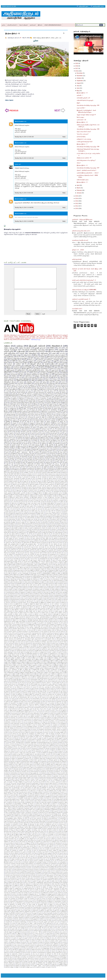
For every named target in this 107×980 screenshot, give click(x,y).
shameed (65, 373)
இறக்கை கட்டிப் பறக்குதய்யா (10, 669)
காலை (30, 512)
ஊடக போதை (23, 385)
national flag (47, 593)
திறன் (56, 456)
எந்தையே (28, 695)
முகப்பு (3, 25)
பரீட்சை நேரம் (56, 533)
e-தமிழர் (41, 586)
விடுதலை (39, 468)
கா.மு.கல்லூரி (38, 450)
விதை (46, 555)
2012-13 (19, 564)
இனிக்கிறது (46, 660)
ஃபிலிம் (42, 600)
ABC (9, 565)
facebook (53, 475)
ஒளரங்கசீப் (43, 449)
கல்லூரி (60, 404)
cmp (16, 475)
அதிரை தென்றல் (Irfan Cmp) (20, 402)
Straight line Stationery (32, 579)
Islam (33, 571)
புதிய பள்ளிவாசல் (37, 538)
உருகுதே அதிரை (62, 684)
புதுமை (5, 539)
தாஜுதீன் (61, 349)
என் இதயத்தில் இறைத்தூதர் (41, 365)
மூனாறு (13, 551)
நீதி (25, 415)
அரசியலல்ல (59, 630)
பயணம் (64, 398)
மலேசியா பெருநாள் (48, 545)
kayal (53, 590)
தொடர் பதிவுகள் (23, 25)
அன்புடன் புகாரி (62, 621)
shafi (45, 478)
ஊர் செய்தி (40, 691)
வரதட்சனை (11, 436)
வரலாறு (63, 371)
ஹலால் (54, 560)
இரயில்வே (56, 666)
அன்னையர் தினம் (31, 621)
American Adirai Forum (60, 565)
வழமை (38, 554)
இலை (14, 673)
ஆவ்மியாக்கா (34, 654)
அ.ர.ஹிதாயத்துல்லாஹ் (47, 479)
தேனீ (8, 361)
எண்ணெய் (59, 694)
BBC (53, 567)
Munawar (22, 576)
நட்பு (39, 405)
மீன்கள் (14, 548)
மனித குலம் (52, 386)
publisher (65, 595)
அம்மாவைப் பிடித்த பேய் (16, 630)
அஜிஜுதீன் (6, 441)
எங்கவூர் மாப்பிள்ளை (42, 692)
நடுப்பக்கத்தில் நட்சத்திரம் (17, 528)
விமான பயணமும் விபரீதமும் (55, 555)
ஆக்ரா (64, 646)
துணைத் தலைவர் (20, 526)
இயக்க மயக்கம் (39, 494)
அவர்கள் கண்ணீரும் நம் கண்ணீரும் (36, 374)
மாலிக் (13, 393)
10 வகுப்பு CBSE (9, 563)
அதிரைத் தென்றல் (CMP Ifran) (46, 482)
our (63, 593)
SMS (8, 385)
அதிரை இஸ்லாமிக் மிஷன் (31, 609)
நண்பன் (44, 405)
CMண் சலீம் (26, 568)
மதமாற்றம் (17, 462)
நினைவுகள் (62, 364)
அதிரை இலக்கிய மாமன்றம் (17, 609)
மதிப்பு (13, 542)
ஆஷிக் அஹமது (35, 444)
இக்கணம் (6, 656)
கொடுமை (21, 514)
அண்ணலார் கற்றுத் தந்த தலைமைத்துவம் (17, 358)
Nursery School (62, 576)
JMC (46, 571)
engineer (6, 587)
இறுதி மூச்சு (28, 669)
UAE (62, 401)
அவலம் (55, 641)
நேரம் (19, 431)
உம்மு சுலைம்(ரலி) (19, 500)
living (66, 590)
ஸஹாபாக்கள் (40, 399)
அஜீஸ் (26, 603)
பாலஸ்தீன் (48, 392)
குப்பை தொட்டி (49, 513)
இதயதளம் (8, 657)
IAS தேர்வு (17, 472)
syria (28, 421)
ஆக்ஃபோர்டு (46, 646)
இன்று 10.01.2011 (31, 662)
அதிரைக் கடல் (37, 614)
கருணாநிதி (12, 450)
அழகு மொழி (13, 640)
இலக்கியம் (26, 424)
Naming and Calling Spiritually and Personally (37, 576)
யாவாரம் (60, 551)
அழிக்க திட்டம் (31, 640)
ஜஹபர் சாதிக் (63, 520)
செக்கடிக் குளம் (46, 428)
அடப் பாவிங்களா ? (56, 603)
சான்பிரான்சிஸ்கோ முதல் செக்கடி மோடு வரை (29, 414)
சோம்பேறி (37, 520)
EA (46, 420)
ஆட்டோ (49, 491)
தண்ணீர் (54, 376)
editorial (49, 367)
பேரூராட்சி (13, 377)
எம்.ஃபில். (64, 503)
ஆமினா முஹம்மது (8, 652)
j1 (64, 351)
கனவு (18, 412)
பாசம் (34, 415)
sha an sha (39, 596)
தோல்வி (35, 430)
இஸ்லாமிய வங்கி (49, 424)
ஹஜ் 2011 (25, 560)
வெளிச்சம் (58, 557)
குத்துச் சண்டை (40, 513)
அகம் (46, 440)
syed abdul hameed (49, 598)
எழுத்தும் (11, 504)
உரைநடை (12, 685)
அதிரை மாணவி (62, 612)
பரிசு (65, 459)
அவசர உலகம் (20, 641)
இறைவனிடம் (20, 495)
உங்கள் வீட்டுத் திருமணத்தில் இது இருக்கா (13, 679)
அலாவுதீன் (57, 443)
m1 (37, 408)
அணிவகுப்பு (47, 605)
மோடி (29, 466)
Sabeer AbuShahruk (22, 380)
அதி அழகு (33, 481)
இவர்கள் (6, 497)
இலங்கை (51, 495)
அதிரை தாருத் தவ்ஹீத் (21, 362)
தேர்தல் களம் (52, 526)
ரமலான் (36, 434)
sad (29, 596)
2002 (14, 564)
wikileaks (13, 600)
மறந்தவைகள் (23, 545)
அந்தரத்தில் (60, 618)
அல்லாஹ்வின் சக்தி (49, 638)
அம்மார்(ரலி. (6, 630)
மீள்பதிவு (20, 548)
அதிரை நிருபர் (32, 402)
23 (23, 439)
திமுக (31, 456)
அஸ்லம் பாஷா (55, 643)
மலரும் (60, 462)
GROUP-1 (37, 570)
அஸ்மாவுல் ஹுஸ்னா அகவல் (39, 643)
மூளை (64, 465)
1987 (5, 564)
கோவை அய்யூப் (15, 428)
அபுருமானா (56, 622)
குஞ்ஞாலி (18, 513)
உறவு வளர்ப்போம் (32, 685)
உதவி (43, 314)
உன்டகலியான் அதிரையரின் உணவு (53, 681)
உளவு (50, 500)
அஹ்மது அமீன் (41, 644)
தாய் (55, 414)
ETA (61, 568)
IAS (15, 571)
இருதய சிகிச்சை (62, 494)
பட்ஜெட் (13, 459)
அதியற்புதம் (51, 606)
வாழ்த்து (24, 468)
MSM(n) (8, 421)
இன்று (35, 355)
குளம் (7, 452)
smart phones (13, 598)
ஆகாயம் (15, 491)
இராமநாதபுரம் (20, 668)
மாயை (48, 547)
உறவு (65, 411)
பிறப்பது (42, 536)
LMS (24, 388)
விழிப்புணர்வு (44, 353)
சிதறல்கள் (45, 517)
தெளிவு (45, 526)
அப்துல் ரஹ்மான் (33, 371)
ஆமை (15, 652)
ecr (45, 586)
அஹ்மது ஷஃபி (50, 644)
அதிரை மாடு (54, 612)
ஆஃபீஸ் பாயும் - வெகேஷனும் (22, 646)
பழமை (29, 415)
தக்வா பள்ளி (53, 390)
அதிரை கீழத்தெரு (19, 611)
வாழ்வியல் (56, 436)
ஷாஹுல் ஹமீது (8, 351)
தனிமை (64, 428)
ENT (5, 472)
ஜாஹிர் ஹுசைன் (40, 348)
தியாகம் (46, 525)
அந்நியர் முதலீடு (9, 485)
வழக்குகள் (48, 361)
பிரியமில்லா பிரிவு (34, 536)
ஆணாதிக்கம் (57, 491)
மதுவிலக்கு (30, 462)
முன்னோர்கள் (14, 549)
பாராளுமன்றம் (7, 460)
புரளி (28, 433)
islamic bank (28, 590)
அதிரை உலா (46, 481)
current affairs (45, 584)
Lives (36, 472)
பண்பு (34, 533)
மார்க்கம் (53, 547)
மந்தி (49, 542)
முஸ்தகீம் (25, 549)
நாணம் (29, 529)
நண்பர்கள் (13, 392)
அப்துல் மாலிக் (57, 395)
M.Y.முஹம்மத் (43, 472)
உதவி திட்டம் (57, 498)
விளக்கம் (33, 399)
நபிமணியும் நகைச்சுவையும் (37, 351)
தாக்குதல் (58, 523)
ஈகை (56, 424)
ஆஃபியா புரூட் (11, 646)
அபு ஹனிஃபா (41, 622)
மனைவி (37, 417)
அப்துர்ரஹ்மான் (48, 395)
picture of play (40, 595)
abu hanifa (35, 580)
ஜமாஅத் (56, 520)
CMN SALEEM (33, 439)
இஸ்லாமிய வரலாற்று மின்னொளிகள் (12, 676)
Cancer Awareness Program (38, 568)
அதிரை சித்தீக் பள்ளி (30, 611)
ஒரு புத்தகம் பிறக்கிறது (23, 379)
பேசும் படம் (32, 359)
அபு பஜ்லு (34, 622)
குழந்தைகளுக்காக (55, 427)
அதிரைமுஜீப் (56, 614)
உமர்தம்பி (38, 682)
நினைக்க (42, 458)
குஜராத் (12, 513)
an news (56, 474)
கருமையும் (22, 509)
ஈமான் (17, 498)
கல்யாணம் (40, 509)
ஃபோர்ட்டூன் (13, 602)
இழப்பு (19, 447)
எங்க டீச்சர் (33, 501)
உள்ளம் (47, 688)
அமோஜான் (63, 628)
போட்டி (16, 417)
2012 (47, 399)
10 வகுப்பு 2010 (30, 471)
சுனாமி (7, 455)
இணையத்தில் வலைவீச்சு (19, 493)
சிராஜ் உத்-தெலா (12, 519)
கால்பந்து (8, 398)
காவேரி (42, 512)
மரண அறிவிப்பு (54, 544)
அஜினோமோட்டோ (19, 603)
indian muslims (55, 589)
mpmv (22, 593)
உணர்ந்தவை (34, 498)
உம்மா (12, 500)
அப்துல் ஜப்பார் (48, 625)
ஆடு (60, 647)
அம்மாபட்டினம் (31, 487)
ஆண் (38, 649)
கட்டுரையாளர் (26, 396)
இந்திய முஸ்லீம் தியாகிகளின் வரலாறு (53, 493)
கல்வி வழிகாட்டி (64, 425)
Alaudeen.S (57, 346)
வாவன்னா (65, 359)
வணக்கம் (51, 406)
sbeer (33, 596)
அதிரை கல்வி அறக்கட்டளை (56, 609)
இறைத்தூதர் (50, 446)
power (51, 595)
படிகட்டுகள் (20, 383)
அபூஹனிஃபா (60, 624)
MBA (59, 573)
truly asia (29, 599)
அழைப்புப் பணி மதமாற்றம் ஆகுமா (49, 371)
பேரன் (45, 386)
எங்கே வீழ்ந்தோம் (64, 692)
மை (32, 551)
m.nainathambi (9, 592)
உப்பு (6, 682)
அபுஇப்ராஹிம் (7, 423)
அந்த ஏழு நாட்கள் (31, 618)
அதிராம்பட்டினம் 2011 (61, 606)
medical (39, 592)
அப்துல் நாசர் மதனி (58, 625)
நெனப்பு (53, 530)
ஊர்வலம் (27, 425)
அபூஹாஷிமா (7, 487)
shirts (7, 598)
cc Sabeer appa (37, 583)
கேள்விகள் (44, 452)
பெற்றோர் (29, 383)
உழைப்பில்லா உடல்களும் (58, 500)
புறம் (33, 433)
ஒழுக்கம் (64, 504)
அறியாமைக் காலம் (35, 635)
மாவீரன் (64, 547)
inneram (6, 590)
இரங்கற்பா (33, 666)
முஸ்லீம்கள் (29, 406)
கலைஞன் (33, 509)
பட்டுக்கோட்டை (23, 533)
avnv (10, 440)
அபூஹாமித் (63, 485)
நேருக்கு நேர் (7, 532)
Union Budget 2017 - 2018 (14, 580)
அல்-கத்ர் (52, 637)
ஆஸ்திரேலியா (54, 409)
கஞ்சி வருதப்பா (30, 506)
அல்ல (5, 638)
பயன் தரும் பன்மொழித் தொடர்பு (52, 431)
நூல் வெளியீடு (21, 392)
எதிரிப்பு (62, 501)
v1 (32, 421)
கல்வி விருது (55, 509)
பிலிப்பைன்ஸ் (60, 536)
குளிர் (12, 452)
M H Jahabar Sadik (31, 401)
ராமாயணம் (22, 552)
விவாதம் (52, 393)
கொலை (35, 514)
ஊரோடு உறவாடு (31, 691)
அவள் (5, 643)
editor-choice (51, 586)
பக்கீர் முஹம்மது (58, 532)
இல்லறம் (23, 673)
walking (64, 478)
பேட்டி (40, 386)
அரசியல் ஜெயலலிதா (61, 487)
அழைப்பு (33, 409)
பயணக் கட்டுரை (39, 459)
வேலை (14, 388)
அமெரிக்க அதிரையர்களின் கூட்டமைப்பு (21, 628)
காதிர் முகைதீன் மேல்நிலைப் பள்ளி (59, 396)
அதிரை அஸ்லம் (59, 608)
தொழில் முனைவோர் (9, 383)
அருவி (43, 634)
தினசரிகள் (24, 456)
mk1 (38, 476)
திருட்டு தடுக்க (52, 525)
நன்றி (50, 398)
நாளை (36, 356)
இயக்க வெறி (63, 665)
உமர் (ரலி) (15, 682)
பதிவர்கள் (39, 533)
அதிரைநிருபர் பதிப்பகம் (10, 382)
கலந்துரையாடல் (20, 450)
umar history (48, 408)
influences (63, 589)
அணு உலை (26, 481)
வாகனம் (6, 555)
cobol (65, 583)
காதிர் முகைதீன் (48, 450)
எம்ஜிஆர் (28, 449)
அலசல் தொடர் (41, 402)
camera (11, 475)
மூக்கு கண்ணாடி (55, 465)
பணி (30, 533)
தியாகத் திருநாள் (39, 456)
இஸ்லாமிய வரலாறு (62, 675)
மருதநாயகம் (6, 545)
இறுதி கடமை (12, 495)
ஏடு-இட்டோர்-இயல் (50, 364)
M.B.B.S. (15, 573)
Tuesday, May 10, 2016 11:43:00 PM (24, 207)
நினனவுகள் (47, 529)
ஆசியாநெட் (6, 647)
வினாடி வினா (7, 388)
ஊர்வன (12, 692)
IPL (22, 472)
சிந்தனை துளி (60, 517)
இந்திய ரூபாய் (52, 659)
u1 (10, 402)
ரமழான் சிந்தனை (61, 386)
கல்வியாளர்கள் (45, 396)
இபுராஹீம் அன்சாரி (37, 346)
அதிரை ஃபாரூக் (32, 608)
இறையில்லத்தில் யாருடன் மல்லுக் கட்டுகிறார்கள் (35, 670)
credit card (32, 584)
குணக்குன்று (32, 513)
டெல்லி (58, 428)
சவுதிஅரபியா (26, 453)
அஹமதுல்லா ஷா (27, 644)
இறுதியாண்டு (36, 669)
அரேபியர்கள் (49, 634)
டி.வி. (53, 428)
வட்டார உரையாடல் (45, 418)
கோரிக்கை (6, 428)
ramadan (39, 478)
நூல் (41, 530)
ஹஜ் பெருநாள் (10, 370)
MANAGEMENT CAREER (49, 573)
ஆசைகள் (39, 491)
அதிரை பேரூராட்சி (24, 612)
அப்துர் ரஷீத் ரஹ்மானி (23, 625)
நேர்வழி (59, 458)
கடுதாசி (55, 449)
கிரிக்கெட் (65, 512)
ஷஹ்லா (28, 558)
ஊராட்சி (24, 691)
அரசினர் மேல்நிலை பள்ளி (48, 630)
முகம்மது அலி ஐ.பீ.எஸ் (40, 383)
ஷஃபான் (7, 558)
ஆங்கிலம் (48, 423)
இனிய (57, 660)
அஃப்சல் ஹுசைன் (58, 479)
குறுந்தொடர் (32, 385)
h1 (26, 364)
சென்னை (40, 379)
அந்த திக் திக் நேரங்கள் (42, 618)
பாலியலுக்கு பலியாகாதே (53, 415)
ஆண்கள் (44, 649)
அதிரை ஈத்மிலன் (58, 408)
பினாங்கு (26, 460)
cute (19, 475)
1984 (65, 563)
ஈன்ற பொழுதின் (9, 678)
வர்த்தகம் (11, 554)
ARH (66, 393)
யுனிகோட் (18, 364)
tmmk (35, 440)
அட (49, 603)
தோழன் (41, 430)
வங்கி (53, 552)
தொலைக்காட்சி (9, 415)
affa (40, 474)
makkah (29, 592)
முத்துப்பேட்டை (7, 465)
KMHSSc (50, 571)
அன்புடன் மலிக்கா (41, 441)
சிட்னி (31, 428)
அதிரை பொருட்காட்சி (35, 612)
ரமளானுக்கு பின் (13, 552)
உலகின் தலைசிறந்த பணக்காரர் (59, 687)
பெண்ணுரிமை (64, 415)
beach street (7, 583)
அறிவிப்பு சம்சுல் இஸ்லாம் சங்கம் (48, 635)
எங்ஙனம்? (8, 694)
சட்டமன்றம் (57, 412)
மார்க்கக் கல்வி (40, 463)
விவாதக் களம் (25, 469)
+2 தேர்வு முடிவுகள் (13, 471)
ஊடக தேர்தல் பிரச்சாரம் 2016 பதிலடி (48, 689)
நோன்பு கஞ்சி (25, 431)
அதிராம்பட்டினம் (22, 441)
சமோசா (6, 453)
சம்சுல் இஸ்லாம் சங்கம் (15, 453)
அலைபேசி (25, 490)
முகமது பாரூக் (47, 548)
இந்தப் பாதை (43, 657)
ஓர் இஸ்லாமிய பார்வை (15, 506)
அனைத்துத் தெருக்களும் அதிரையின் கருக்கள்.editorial (39, 619)
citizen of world (58, 583)
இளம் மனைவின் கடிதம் (45, 673)
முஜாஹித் (60, 548)
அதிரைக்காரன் (50, 388)
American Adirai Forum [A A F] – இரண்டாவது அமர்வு (16, 567)
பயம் (46, 459)
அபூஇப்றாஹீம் (31, 624)
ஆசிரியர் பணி (27, 491)
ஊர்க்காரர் (6, 692)
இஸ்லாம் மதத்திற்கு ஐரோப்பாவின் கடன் (41, 676)
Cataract (49, 568)
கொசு (15, 514)
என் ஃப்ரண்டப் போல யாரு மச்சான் (51, 695)
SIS (43, 577)
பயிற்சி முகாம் (58, 459)
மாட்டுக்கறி (49, 417)
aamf (62, 439)
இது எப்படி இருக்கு (16, 657)
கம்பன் (38, 396)
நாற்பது (41, 529)
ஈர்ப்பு (33, 678)
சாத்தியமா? (21, 517)
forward (36, 587)
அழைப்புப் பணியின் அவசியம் (52, 490)
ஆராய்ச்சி (64, 491)
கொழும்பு (41, 514)
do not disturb (37, 475)
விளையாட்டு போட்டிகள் (9, 437)
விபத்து (46, 393)
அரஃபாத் (37, 443)
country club (24, 584)
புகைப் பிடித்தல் (9, 538)
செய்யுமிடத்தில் (7, 520)
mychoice (51, 476)
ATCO (23, 565)
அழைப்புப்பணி (63, 490)
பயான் (51, 459)
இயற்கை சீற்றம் (53, 494)
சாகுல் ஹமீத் (40, 453)
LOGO (60, 571)
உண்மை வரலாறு (42, 498)
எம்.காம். (22, 449)
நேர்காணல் (14, 532)
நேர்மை (53, 458)
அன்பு (46, 621)
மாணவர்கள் (7, 393)
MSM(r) (43, 574)
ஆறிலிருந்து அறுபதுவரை (32, 653)
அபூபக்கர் (38, 624)
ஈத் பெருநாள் (9, 425)
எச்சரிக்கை (16, 367)
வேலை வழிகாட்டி (13, 420)
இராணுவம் (12, 668)
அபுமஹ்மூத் (48, 622)
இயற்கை (6, 411)
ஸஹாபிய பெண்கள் (61, 469)
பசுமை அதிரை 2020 (13, 533)
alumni (50, 474)
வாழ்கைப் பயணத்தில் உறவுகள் (44, 436)
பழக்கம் (64, 431)
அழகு (27, 409)
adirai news (27, 582)
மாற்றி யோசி (58, 417)
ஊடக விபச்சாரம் (62, 689)
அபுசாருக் (65, 441)
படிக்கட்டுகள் (43, 355)
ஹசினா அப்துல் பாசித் (15, 560)
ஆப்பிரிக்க (52, 650)
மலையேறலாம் (19, 434)
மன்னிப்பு (55, 462)
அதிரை (7, 346)
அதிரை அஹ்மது (37, 37)
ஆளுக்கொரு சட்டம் (54, 653)
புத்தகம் (6, 406)
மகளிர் (42, 541)
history (41, 395)
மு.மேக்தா (40, 548)
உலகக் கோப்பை (26, 687)
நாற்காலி (35, 529)
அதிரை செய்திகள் (25, 348)
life (62, 590)
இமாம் (26, 665)
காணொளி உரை (59, 510)
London (66, 571)
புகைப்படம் (28, 538)
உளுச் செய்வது (35, 688)
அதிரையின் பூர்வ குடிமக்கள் (21, 615)
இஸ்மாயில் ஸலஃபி (62, 673)
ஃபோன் (7, 602)
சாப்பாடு (47, 453)
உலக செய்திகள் (54, 447)
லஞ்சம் (41, 434)
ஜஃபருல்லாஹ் (49, 520)
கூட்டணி (61, 513)
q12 (34, 478)
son (19, 598)
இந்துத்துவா (15, 660)
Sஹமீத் (32, 408)
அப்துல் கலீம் (40, 625)
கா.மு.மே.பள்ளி (9, 427)
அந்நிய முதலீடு (64, 484)
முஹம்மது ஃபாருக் (8, 380)
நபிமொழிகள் (57, 398)
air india (45, 474)
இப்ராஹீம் (64, 663)
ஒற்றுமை (37, 376)
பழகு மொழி (55, 370)
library (10, 476)
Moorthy (56, 574)
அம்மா (64, 395)
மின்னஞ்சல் (49, 463)
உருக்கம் (5, 685)
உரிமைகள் (45, 684)
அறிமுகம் (60, 488)
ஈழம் (22, 498)
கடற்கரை (59, 506)
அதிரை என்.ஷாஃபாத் (12, 374)
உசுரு (26, 679)
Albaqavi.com (50, 565)
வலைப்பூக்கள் (19, 436)
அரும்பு (61, 633)
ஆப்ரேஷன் (64, 650)
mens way (45, 592)
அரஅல (39, 630)
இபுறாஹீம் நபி (7, 424)
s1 (56, 377)
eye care (16, 440)
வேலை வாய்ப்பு (40, 469)
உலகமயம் (34, 687)
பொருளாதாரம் (9, 417)
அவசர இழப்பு (12, 641)
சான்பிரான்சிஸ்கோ (30, 517)
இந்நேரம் (31, 660)
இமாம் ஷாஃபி (50, 665)
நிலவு (11, 431)
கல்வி (54, 353)
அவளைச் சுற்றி (62, 641)
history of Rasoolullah (19, 589)
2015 (24, 564)
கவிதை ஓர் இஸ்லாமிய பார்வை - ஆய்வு (38, 370)
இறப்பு (21, 669)
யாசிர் (40, 377)
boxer (13, 583)
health (10, 589)
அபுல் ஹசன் (63, 622)
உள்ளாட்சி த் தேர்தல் (61, 688)
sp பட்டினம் (24, 598)
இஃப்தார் (64, 654)
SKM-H (35, 395)
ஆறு (41, 653)
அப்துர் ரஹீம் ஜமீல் (17, 443)
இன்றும (15, 663)
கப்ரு (17, 509)
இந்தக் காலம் (36, 657)
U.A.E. (35, 474)
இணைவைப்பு (65, 656)
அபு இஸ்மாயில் (51, 441)
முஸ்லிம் (21, 399)
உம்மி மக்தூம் (57, 682)
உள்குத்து (42, 688)
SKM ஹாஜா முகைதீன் (26, 395)
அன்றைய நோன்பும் (20, 622)
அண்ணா (13, 441)
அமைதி (25, 443)
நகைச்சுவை (33, 405)
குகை (7, 513)
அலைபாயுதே (45, 637)
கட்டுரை (50, 425)
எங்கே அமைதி (41, 501)
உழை (20, 689)
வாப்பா (26, 436)
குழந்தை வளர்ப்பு (43, 427)
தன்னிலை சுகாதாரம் (54, 522)
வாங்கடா (12, 555)
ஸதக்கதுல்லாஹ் (23, 420)
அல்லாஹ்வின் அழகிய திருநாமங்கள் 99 (34, 638)
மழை (36, 367)
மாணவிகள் (18, 547)
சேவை (19, 520)
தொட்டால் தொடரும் (63, 414)
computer (6, 584)
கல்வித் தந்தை (29, 450)
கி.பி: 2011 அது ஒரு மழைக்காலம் (53, 512)
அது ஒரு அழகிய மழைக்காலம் (47, 484)
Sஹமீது (66, 365)
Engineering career (18, 570)
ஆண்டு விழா (63, 649)
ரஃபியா (28, 418)
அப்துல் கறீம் (32, 625)
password (6, 478)
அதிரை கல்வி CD (43, 609)
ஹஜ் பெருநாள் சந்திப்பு (35, 560)
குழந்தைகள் (50, 412)
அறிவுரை (25, 423)
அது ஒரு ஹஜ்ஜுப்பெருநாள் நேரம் (18, 618)
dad (52, 584)
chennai (51, 583)
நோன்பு (52, 368)
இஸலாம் (54, 673)
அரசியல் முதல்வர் (12, 631)
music (41, 593)
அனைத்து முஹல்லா (20, 485)
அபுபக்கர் (8, 443)
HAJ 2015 (63, 570)
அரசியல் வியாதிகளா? (23, 631)
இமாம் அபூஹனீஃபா (33, 665)
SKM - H (25, 408)
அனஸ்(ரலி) (8, 619)
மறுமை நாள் (31, 545)
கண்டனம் (12, 412)
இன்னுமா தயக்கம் (16, 662)
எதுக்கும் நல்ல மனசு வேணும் (10, 695)
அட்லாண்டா (39, 605)
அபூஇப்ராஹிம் (13, 409)
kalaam (44, 590)
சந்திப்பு (64, 412)
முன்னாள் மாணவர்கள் (19, 465)
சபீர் (59, 348)
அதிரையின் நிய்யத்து (8, 615)
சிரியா (37, 398)
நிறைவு (5, 431)
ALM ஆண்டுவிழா (16, 565)
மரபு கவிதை (56, 392)
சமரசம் (23, 516)
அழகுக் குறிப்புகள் (22, 640)
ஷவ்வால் (23, 558)
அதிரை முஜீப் (21, 361)
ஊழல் (41, 404)
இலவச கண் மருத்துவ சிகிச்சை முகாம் (54, 672)
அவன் (26, 641)
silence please (52, 478)
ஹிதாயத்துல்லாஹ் (8, 561)
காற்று (25, 512)
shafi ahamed (24, 440)
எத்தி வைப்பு (14, 503)
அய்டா (25, 630)
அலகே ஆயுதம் (30, 637)
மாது (32, 547)
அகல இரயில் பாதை (55, 440)
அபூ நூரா (24, 624)
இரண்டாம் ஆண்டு (47, 666)
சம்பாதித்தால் (57, 516)
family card (18, 587)
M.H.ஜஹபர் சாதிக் (54, 373)
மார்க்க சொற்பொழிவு (28, 463)
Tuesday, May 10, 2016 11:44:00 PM (24, 221)
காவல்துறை (36, 512)
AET (50, 471)
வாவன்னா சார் (32, 555)
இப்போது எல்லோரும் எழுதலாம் (27, 494)
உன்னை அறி (65, 681)
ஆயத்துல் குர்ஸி (28, 652)
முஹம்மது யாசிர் (53, 383)
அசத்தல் (6, 603)
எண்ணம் (44, 694)
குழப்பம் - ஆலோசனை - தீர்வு (23, 452)
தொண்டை (43, 398)
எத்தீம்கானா (21, 695)
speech (30, 598)
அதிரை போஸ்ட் (45, 612)
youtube (22, 600)
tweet (35, 599)
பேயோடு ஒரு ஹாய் (52, 433)
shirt (67, 596)
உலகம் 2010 (63, 447)
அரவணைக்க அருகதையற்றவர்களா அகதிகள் (36, 633)
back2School (63, 582)
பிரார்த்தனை (34, 386)
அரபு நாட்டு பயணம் (13, 633)
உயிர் (27, 684)
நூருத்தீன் (65, 362)
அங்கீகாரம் (63, 602)
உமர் (10, 682)
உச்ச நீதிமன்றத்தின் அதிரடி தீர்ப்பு (36, 679)
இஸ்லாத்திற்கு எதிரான (18, 675)
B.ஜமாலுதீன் (47, 567)
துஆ (5, 386)
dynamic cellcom (33, 586)
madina (16, 592)
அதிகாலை (38, 606)
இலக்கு (17, 672)
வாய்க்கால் (24, 555)
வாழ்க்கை (53, 418)
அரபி (20, 423)
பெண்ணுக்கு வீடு (36, 539)
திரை (65, 525)
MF (11, 574)
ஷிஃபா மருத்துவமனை (11, 408)
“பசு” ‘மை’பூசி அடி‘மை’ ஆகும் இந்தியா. (30, 561)
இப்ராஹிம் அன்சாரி (15, 404)
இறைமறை (55, 669)
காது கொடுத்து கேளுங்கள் (23, 427)
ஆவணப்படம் (26, 444)
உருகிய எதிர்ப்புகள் (53, 684)
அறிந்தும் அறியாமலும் (51, 488)
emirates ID (63, 586)
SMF (13, 361)
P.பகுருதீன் (7, 355)
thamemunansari (15, 599)
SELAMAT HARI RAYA (14, 474)
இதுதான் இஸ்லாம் (38, 493)
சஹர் (16, 517)
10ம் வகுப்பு (26, 563)
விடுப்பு (45, 468)
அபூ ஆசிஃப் (59, 388)
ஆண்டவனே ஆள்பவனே (53, 649)
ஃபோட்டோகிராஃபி (36, 479)
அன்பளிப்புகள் (40, 621)
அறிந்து (26, 635)
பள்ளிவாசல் (30, 392)
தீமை (13, 526)
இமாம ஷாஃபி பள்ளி (18, 665)
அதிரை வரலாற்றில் (8, 614)
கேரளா (66, 513)
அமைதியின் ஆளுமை (54, 628)
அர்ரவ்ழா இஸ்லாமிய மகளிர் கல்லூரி (37, 488)
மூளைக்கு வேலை (20, 551)
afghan (43, 582)
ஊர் (16, 501)
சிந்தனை (6, 376)
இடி (30, 656)
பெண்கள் (9, 364)
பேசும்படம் (55, 379)
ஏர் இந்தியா (25, 504)
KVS (56, 571)
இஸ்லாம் (40, 25)
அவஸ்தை (11, 643)
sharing (56, 596)
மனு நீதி (63, 379)
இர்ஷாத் (43, 446)
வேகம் (32, 469)
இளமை (36, 389)
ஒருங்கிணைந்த (50, 504)
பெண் (37, 433)
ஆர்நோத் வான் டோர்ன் (14, 653)
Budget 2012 (12, 568)
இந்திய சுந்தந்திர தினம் (41, 659)
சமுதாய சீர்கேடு (30, 516)
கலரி (28, 509)
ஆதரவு (13, 650)
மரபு (60, 37)
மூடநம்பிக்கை (12, 418)
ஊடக (37, 689)
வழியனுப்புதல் (53, 554)
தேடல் (10, 386)
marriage (33, 476)
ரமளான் (22, 353)
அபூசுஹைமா (55, 485)
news (64, 476)
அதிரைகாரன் (34, 482)
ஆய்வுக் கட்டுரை (16, 444)
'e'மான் (42, 561)
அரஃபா (31, 443)
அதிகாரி (31, 606)
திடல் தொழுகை (20, 525)
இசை (43, 444)
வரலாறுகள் (39, 361)
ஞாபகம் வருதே (20, 522)
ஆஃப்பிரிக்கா (34, 646)
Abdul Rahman (41, 565)
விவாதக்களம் (64, 383)
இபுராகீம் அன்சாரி (39, 663)
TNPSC (41, 579)
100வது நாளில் (18, 563)
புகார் (66, 536)
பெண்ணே (52, 539)
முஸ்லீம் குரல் (44, 549)
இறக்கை (64, 668)
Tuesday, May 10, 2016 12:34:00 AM (24, 136)
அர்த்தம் (25, 488)
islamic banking (36, 590)
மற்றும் (43, 417)
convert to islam (15, 584)
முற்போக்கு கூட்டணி (32, 465)
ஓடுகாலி (6, 506)
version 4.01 (51, 599)
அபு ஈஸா (24, 371)
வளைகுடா (58, 406)
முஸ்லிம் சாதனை (44, 465)
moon (41, 408)
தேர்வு (58, 526)
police (47, 595)
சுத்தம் (66, 453)
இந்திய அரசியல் (58, 657)
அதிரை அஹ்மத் (40, 358)
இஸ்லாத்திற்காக (7, 675)
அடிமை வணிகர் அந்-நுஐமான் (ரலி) (17, 605)
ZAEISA (30, 388)
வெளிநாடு (19, 437)
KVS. (32, 472)
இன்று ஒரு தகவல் (22, 446)
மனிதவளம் (48, 462)
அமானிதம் (24, 487)
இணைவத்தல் (57, 656)
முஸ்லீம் (37, 549)
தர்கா (5, 456)
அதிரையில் (48, 615)
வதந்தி (45, 466)
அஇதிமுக (42, 602)
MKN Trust (16, 574)
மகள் (12, 462)
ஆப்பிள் (58, 650)
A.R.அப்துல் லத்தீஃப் (61, 399)
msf (26, 593)
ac (40, 580)
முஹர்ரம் (60, 549)
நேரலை (64, 530)
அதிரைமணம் (24, 484)
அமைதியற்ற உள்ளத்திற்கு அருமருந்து (33, 349)
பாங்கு (5, 433)
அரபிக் (62, 631)
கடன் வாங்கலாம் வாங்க (49, 506)
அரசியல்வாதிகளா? (34, 631)
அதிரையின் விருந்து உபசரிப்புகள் (37, 615)
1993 (9, 564)
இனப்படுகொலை (38, 660)
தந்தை (49, 455)
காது (29, 390)
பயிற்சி (44, 533)
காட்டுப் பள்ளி (50, 510)
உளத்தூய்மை (21, 688)
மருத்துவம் (30, 361)
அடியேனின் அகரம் (31, 605)
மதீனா (23, 462)
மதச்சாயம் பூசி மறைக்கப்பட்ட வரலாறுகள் (48, 359)
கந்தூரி (8, 368)
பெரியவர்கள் (59, 539)
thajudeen (6, 599)
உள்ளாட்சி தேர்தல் (8, 449)
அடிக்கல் (64, 603)
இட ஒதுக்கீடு (50, 444)
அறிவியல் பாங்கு (62, 635)
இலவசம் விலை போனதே (37, 424)
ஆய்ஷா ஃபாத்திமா (52, 652)
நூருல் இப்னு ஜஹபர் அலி (32, 530)
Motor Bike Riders (52, 472)
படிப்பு (27, 373)
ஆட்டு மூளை (32, 649)
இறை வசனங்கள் (46, 669)
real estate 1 (18, 596)
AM (52, 377)
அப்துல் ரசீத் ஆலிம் (15, 487)
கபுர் (13, 509)
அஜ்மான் (32, 603)
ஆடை (44, 491)
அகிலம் (57, 602)
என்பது (58, 503)
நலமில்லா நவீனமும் (14, 529)
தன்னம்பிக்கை (62, 390)
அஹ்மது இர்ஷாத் (13, 389)
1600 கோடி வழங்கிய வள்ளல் (41, 563)
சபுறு (11, 516)
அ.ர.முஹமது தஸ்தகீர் (33, 602)
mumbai (36, 593)
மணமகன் (53, 541)
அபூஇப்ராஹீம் (27, 365)
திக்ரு (13, 525)
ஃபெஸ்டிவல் (27, 479)
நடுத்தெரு (19, 458)
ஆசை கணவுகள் (30, 647)
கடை (35, 507)
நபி (25, 458)
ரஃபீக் (46, 377)
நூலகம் (64, 405)
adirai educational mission (16, 582)
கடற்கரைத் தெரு (10, 390)
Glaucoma (44, 570)
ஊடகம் (13, 373)
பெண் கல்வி (50, 460)
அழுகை (38, 640)
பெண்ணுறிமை (45, 539)
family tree (25, 587)
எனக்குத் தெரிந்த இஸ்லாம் (49, 503)
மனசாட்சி (55, 542)
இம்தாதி (56, 665)
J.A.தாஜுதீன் (40, 571)
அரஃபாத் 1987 (32, 630)
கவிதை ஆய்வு (30, 412)
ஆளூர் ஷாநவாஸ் (25, 654)
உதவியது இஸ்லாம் (40, 681)
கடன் (50, 374)
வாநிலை (18, 555)
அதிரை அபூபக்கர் (41, 608)
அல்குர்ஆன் (7, 396)
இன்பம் (23, 662)
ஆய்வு (44, 382)
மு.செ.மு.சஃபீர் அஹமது (30, 377)
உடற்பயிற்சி (27, 498)
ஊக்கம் (16, 449)
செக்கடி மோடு (14, 455)
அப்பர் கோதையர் (20, 627)
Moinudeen (49, 574)
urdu (45, 599)
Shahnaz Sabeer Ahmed (52, 401)
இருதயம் (32, 668)
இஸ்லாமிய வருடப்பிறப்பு (55, 497)
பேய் (67, 460)
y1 (17, 600)
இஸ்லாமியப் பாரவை (26, 676)
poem (43, 388)
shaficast (46, 596)
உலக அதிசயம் (17, 687)
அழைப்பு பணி (52, 640)
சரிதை (33, 379)
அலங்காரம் (8, 490)
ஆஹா (58, 654)
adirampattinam (35, 582)
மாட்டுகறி (18, 463)
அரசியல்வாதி (7, 488)
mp (18, 593)
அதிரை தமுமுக (58, 611)
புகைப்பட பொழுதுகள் (19, 538)
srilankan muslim (38, 598)
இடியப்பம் (35, 656)
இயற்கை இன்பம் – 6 (12, 33)
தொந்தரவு (63, 526)
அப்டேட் (66, 624)
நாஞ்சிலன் (30, 458)
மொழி (26, 399)
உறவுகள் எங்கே (41, 685)
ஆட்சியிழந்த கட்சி (18, 649)
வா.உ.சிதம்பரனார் (62, 554)
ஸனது (50, 558)
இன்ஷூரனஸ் (30, 663)
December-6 (56, 471)
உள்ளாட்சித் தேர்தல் (8, 689)
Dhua (52, 439)
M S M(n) (8, 573)
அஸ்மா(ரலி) (28, 643)
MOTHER (27, 574)
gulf (57, 587)
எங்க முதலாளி (32, 692)
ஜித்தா (13, 522)
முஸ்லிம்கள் (31, 549)
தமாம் (5, 430)
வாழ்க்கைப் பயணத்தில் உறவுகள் (34, 393)
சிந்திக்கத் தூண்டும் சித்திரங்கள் (46, 385)
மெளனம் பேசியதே (16, 466)
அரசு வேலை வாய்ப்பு (54, 631)
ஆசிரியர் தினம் (21, 370)
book (61, 474)
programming (58, 595)
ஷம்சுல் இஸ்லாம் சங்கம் (43, 437)
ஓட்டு (46, 404)
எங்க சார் (27, 501)
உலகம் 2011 (43, 500)
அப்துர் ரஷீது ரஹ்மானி (11, 625)
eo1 (23, 421)
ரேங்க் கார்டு (47, 552)
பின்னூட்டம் (8, 536)
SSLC (48, 577)
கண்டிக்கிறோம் (47, 507)
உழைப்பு (24, 689)
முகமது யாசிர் (20, 393)
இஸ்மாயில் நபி (26, 447)
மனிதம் (41, 462)
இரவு (11, 411)
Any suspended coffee (36, 567)
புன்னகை (23, 433)
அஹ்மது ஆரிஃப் (40, 423)
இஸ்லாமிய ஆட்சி (36, 447)
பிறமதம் (47, 536)
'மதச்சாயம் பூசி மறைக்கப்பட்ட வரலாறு (54, 561)
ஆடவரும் (55, 647)
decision (24, 475)
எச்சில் (13, 694)
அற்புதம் (66, 488)
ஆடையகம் (65, 647)
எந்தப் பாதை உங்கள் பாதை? (34, 503)
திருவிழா (60, 525)
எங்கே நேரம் (55, 692)
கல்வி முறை (47, 509)
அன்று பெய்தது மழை (8, 622)
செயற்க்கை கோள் (55, 519)
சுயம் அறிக (41, 519)
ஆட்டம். (26, 649)
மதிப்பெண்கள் (26, 542)
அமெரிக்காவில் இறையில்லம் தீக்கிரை (40, 628)
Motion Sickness (64, 574)
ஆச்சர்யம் (38, 647)
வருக (5, 554)
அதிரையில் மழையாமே (19, 617)
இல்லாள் (36, 673)
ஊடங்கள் (13, 691)
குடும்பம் (35, 427)
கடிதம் (38, 425)
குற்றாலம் (65, 450)
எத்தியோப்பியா (22, 503)
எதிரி (65, 694)
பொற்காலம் (15, 541)
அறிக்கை (44, 443)
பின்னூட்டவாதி (15, 536)
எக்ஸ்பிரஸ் (25, 692)
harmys (17, 371)
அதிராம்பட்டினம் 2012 (9, 608)
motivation (44, 476)
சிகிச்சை (39, 517)
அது (61, 617)
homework (29, 589)
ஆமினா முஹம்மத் (8, 379)
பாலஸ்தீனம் (18, 365)
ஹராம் (5, 471)
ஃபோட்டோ (65, 600)
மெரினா (28, 551)
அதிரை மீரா (63, 421)
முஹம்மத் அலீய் (52, 549)
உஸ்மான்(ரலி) (31, 689)
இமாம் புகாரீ (42, 665)
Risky (5, 474)
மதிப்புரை (19, 542)
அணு (53, 605)
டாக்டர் (37, 455)
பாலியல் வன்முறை (17, 460)
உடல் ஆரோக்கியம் (50, 679)
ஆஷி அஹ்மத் (43, 654)
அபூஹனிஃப (52, 624)
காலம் (37, 412)
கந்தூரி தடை (7, 509)
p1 (25, 359)
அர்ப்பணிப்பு (12, 635)
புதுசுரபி (63, 370)
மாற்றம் (26, 434)
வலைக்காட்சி (59, 466)
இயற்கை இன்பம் (26, 368)
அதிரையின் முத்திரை (34, 484)
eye (48, 475)
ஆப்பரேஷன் (45, 650)
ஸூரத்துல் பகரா (57, 558)
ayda (56, 582)
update (40, 599)
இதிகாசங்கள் (57, 402)
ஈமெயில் (16, 678)
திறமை (5, 526)
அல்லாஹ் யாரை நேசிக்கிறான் (15, 638)
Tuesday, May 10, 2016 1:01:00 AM (24, 192)
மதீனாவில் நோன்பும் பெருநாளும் (39, 542)
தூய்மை (34, 526)
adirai (42, 367)
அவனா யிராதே (7, 491)
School (59, 577)
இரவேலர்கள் (63, 666)
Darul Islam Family (44, 439)
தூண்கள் (28, 526)
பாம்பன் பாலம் (46, 535)
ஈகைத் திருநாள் (64, 424)
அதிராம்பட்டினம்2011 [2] (21, 608)
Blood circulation (19, 121)
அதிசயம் (44, 606)
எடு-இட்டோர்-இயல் (28, 694)
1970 (56, 563)
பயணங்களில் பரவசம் (36, 431)
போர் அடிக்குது (30, 541)
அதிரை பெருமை (13, 612)
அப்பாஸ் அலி (52, 627)
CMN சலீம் (19, 568)
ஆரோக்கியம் (28, 376)
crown (16, 164)
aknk (33, 380)
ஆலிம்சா (46, 653)
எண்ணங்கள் (49, 501)
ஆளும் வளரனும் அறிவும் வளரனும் (11, 654)
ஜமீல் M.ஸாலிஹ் (29, 455)
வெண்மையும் (36, 557)
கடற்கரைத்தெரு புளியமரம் (18, 507)
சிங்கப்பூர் (60, 453)
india (5, 476)
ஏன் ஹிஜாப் (18, 504)
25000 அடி (45, 564)
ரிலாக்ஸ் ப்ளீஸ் (39, 552)
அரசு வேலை (18, 488)
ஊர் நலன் (21, 501)
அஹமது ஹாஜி (18, 644)
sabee (24, 596)
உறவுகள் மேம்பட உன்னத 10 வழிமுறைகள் (56, 685)
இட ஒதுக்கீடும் (59, 444)
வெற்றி (5, 420)
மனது (36, 462)
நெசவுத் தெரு (47, 530)
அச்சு (21, 481)
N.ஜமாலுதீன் (41, 401)
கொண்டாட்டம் (28, 514)
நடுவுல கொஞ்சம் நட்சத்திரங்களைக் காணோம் (35, 528)
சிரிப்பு (19, 519)
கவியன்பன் (62, 361)
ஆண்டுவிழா (7, 650)
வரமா (65, 552)
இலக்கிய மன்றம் (43, 495)
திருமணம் (25, 405)
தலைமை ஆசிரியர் (22, 523)
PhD (9, 577)
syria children (59, 598)
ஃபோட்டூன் (59, 600)
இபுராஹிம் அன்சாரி (36, 364)
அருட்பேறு (50, 633)
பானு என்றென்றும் (37, 535)
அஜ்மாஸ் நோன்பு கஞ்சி (41, 603)
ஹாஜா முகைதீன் (62, 560)
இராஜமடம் (6, 668)
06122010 (22, 471)
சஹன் (32, 453)
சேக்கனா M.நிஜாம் (27, 367)
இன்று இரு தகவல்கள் (63, 662)
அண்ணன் (64, 605)
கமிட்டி (60, 449)
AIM (27, 439)
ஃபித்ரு (41, 440)
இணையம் (30, 493)
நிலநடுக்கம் (22, 530)
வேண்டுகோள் (59, 393)
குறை (55, 513)
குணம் (59, 450)
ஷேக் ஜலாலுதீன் (50, 469)
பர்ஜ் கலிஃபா (63, 533)
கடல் (49, 449)
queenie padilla (9, 596)
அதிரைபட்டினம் (7, 484)
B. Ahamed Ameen (13, 401)
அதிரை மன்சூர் (16, 355)
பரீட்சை (26, 386)
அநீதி (57, 484)
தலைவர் (36, 523)
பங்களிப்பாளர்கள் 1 (12, 25)
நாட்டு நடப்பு (23, 529)
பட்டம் (18, 459)
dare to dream (58, 584)
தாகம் (53, 523)
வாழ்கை (33, 436)
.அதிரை (66, 561)
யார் (31, 434)
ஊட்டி (12, 501)
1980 (60, 563)
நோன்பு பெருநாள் (18, 386)
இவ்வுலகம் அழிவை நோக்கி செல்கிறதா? (19, 497)
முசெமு (54, 548)
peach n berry (18, 595)
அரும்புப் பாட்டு (14, 385)
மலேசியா (64, 392)
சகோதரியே (46, 376)
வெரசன (52, 557)
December (55, 568)
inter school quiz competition (16, 590)
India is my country (25, 571)
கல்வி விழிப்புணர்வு (10, 353)
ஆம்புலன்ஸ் (6, 444)
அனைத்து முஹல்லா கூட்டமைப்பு (35, 485)
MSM (52, 348)
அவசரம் (64, 443)
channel (45, 583)
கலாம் (63, 382)
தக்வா (50, 414)
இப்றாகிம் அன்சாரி (8, 665)
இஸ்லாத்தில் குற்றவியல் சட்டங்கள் (39, 497)
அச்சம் (64, 440)
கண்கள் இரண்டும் (9, 356)
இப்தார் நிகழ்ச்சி (48, 663)
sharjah (62, 596)
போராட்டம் (23, 417)
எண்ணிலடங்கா (51, 694)
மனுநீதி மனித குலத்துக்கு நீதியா (11, 544)
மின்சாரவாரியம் (7, 548)
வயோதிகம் (59, 552)
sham (51, 596)
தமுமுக (19, 430)
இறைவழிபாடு (34, 495)
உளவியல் (28, 688)
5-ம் (51, 564)
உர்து (17, 685)
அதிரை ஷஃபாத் (61, 380)
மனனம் (60, 542)
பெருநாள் (34, 373)
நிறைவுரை (15, 530)
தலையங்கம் (30, 523)
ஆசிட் (20, 491)
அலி (13, 490)
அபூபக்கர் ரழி (45, 624)
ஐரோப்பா (37, 504)
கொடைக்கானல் (53, 452)
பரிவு (49, 533)
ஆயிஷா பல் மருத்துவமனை (40, 652)
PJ (4, 577)
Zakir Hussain (8, 371)
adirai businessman (58, 580)
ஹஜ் (55, 361)
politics (23, 478)
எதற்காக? (56, 501)
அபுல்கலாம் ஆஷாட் (8, 624)
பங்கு (65, 532)
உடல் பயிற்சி (58, 679)
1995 (37, 471)
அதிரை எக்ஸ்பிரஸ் (55, 481)
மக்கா (17, 406)
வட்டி (40, 466)
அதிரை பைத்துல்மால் (51, 421)
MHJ (21, 376)
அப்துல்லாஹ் (11, 627)
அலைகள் (38, 637)
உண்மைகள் (50, 498)
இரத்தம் (36, 404)
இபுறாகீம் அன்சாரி (15, 494)
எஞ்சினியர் (19, 694)
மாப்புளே (42, 547)
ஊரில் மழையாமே (18, 425)
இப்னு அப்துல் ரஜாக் (35, 362)
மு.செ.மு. (57, 463)
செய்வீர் (14, 520)
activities (45, 580)
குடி (55, 450)
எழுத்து (5, 504)
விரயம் (16, 557)
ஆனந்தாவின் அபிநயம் (22, 650)
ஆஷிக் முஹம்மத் (8, 493)
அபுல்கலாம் (16, 368)
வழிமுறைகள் (45, 554)
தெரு (30, 430)
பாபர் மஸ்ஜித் (41, 415)
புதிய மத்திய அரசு (47, 538)
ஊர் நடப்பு (47, 691)
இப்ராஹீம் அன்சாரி (27, 404)
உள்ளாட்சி (53, 688)
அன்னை (56, 619)
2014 (52, 399)
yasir (16, 479)
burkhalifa (19, 583)
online (58, 593)
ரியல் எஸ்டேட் (35, 418)
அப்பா (21, 374)
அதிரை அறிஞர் (40, 421)
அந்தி (66, 618)
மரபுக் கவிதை (63, 544)
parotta (11, 595)
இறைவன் (27, 495)
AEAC (5, 401)
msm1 (30, 593)
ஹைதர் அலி (17, 561)
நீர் (14, 431)
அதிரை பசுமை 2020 (15, 482)
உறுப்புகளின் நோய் (8, 687)
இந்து (9, 660)
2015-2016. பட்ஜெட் (32, 564)
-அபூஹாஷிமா (12, 439)
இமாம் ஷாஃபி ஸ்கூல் (17, 424)
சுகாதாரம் (58, 385)
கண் (33, 396)
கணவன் (39, 507)
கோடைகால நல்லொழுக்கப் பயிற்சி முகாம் (54, 514)
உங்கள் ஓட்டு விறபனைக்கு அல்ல (59, 678)
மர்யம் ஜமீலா (15, 545)
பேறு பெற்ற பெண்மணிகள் (54, 358)
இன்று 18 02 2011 (42, 662)
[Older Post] (60, 112)
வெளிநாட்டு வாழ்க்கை (30, 437)
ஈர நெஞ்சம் (23, 678)
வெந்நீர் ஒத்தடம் (44, 557)
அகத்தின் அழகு (50, 602)
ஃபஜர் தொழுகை (29, 600)
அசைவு (11, 603)
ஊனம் (18, 691)
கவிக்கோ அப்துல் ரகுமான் (22, 510)
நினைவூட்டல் (54, 529)
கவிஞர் (23, 412)
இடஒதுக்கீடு (63, 409)
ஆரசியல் (60, 652)
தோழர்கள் (12, 458)
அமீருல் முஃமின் (7, 628)
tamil (65, 598)
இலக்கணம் (58, 446)
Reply (64, 136)
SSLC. (53, 577)
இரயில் (36, 446)
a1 (17, 356)
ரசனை (35, 466)
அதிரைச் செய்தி (47, 614)
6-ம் (65, 564)
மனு (65, 542)
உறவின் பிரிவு (23, 685)
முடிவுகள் (66, 548)
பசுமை (5, 533)
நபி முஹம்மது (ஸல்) (54, 430)
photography (26, 595)
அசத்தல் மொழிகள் (13, 481)
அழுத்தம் (42, 490)
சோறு (42, 520)
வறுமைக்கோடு (18, 554)
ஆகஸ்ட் (40, 646)
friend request (43, 587)
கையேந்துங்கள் (9, 514)
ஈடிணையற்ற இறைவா (57, 676)
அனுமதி (23, 619)
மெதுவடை (6, 466)
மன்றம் (41, 544)
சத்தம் (7, 516)
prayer (29, 478)
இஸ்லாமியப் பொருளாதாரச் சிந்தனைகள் (57, 356)
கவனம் (11, 510)
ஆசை (33, 491)
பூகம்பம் (22, 539)
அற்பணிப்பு (22, 637)
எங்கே (49, 692)
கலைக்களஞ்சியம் (21, 390)
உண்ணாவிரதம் (21, 681)
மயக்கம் (46, 544)
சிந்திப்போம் (22, 398)
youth (21, 479)
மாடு (12, 463)
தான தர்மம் (65, 523)
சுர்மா (48, 519)
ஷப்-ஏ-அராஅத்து (15, 558)
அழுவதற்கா (44, 640)
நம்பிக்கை (63, 430)
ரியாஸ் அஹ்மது (29, 552)
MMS (22, 574)
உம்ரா (63, 682)
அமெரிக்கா (30, 382)
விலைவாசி (63, 436)
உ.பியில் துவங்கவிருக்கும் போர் (43, 678)
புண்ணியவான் (41, 460)
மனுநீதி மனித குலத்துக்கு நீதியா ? (29, 544)
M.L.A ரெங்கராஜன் (24, 573)
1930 (51, 563)
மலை (12, 434)
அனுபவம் (62, 377)
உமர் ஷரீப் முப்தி (30, 682)
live (14, 476)
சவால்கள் (11, 517)
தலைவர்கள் (42, 523)
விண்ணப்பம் (52, 468)
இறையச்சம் (19, 670)
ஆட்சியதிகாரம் (9, 649)
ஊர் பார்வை (63, 691)
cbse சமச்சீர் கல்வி (27, 583)
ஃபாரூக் (37, 600)
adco (50, 580)
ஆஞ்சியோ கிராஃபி (46, 647)
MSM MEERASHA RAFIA (12, 395)
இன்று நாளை (8, 663)
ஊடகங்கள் (6, 691)
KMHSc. (27, 472)
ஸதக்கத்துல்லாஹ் (43, 558)
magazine (22, 592)
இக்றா (11, 656)
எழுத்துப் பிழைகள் (58, 389)
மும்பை (19, 549)
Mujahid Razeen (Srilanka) (12, 576)
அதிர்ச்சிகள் (54, 617)
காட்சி (43, 510)
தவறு (48, 523)
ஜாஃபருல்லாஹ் (7, 522)
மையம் (36, 551)
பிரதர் (27, 536)
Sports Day (13, 579)
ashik (66, 401)
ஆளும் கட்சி (63, 653)
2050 (40, 564)
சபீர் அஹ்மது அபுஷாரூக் (10, 414)
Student (30, 474)
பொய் (7, 462)
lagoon (58, 590)
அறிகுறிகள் (19, 635)
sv (31, 440)
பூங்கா (56, 37)
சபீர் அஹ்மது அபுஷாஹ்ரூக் (40, 368)
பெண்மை (43, 433)
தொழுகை (6, 392)
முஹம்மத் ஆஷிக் (38, 406)
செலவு (22, 455)
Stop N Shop (21, 579)
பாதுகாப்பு (11, 433)
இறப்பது (5, 495)
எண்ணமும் (37, 694)
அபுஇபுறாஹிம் (21, 351)
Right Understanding (17, 577)
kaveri (49, 590)
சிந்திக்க (14, 376)
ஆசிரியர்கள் (14, 647)
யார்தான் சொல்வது (52, 551)
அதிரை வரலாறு (31, 441)
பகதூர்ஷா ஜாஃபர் (22, 532)
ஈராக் (29, 678)
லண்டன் (47, 434)
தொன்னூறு (6, 528)
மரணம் (59, 368)
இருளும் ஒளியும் (39, 668)
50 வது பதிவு (57, 564)
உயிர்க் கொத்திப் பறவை (35, 684)
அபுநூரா (15, 423)
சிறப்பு (24, 519)
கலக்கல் (56, 425)
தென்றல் (39, 526)
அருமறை (56, 633)
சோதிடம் (31, 520)
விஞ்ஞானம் (40, 555)
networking (58, 476)
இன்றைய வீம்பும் (21, 663)
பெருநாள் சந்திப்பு (59, 460)
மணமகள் (59, 541)
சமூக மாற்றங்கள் (40, 516)
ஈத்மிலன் (66, 676)
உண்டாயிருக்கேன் (12, 681)
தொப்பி (6, 458)
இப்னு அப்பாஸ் (57, 663)
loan (56, 367)
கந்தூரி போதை (52, 404)
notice (53, 593)
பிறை (17, 433)
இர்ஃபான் (58, 668)
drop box (25, 586)
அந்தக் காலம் (53, 618)
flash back (59, 475)
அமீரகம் (21, 382)
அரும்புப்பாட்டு (12, 634)
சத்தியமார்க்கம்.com (59, 374)
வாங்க (13, 468)
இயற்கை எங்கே (24, 666)
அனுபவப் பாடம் (16, 619)
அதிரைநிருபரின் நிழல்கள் (60, 482)
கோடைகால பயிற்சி (10, 405)
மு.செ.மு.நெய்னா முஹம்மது (30, 548)
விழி (65, 418)
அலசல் (37, 382)
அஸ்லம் (48, 643)
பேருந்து (66, 539)
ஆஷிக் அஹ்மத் (51, 654)
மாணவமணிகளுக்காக (9, 547)
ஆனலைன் (30, 650)
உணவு (19, 396)
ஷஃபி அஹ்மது (43, 373)
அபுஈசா (59, 441)
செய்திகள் (63, 519)
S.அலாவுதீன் (13, 359)
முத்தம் (7, 549)
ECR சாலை (63, 471)
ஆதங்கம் (49, 402)
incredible (47, 589)
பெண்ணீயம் (28, 539)
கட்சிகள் (44, 425)
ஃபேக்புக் (47, 600)
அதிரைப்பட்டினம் (16, 484)
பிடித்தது (66, 535)
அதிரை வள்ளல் (18, 614)
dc (65, 584)
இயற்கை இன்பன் (46, 37)
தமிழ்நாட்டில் (13, 523)
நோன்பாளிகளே (8, 365)
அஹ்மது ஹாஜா (58, 644)
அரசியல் (29, 356)
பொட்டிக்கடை (8, 541)
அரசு (13, 488)
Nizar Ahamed (53, 576)
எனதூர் (40, 695)
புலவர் (17, 539)
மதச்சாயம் (8, 542)
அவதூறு (32, 423)
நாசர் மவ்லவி (19, 415)
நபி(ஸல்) (49, 528)
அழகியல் (6, 640)
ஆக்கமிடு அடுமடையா (56, 646)
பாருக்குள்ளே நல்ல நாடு (56, 535)
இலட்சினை (40, 672)
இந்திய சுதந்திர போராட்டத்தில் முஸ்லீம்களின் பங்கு (22, 659)
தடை (19, 405)
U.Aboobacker (55, 579)
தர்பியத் (11, 456)
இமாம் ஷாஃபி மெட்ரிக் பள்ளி (26, 389)
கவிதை (52, 37)
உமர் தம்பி (62, 353)
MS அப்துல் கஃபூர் (35, 574)
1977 (19, 439)
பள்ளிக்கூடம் (7, 399)
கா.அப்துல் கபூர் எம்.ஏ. (35, 510)
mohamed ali (12, 593)
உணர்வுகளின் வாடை (98, 6)
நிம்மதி (48, 458)
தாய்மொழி (8, 525)
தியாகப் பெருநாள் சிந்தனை (36, 525)
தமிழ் (52, 362)
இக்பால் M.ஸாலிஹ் (54, 351)
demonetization (7, 586)
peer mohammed (15, 478)
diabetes (30, 475)
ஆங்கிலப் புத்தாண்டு (43, 409)
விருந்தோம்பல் (16, 469)
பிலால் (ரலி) (53, 536)
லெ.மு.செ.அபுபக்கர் (56, 434)
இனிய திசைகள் (64, 660)
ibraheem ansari (38, 589)
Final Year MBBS (29, 570)
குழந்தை (14, 398)
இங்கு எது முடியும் (18, 656)
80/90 (41, 471)
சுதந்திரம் (37, 428)
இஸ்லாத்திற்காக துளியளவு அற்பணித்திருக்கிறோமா (27, 411)
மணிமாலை (65, 541)
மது (65, 433)
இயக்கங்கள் (6, 666)
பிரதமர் (22, 536)
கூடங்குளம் (36, 452)
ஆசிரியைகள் (22, 647)
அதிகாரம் (25, 606)
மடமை (47, 541)
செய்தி (45, 390)
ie (20, 359)
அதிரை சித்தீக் (64, 367)
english (12, 587)
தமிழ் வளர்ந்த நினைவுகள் (60, 455)
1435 (32, 563)
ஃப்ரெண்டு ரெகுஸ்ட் (22, 602)
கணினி (6, 412)
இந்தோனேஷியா (23, 660)
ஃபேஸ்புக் (53, 600)
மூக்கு (45, 406)
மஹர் (7, 463)
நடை (46, 430)
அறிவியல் (21, 409)
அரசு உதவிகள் (44, 631)
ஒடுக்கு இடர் (36, 449)
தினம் (27, 525)
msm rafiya (37, 388)
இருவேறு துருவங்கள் (49, 668)
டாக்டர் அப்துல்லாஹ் (30, 522)
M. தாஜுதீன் (52, 420)
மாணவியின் (26, 547)
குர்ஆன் (43, 412)
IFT (18, 571)
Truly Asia (47, 579)
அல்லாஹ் (14, 396)
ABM (46, 471)
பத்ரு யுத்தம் (30, 459)
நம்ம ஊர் (55, 528)
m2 (6, 402)
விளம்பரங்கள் (23, 557)
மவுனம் (66, 462)
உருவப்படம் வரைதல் (34, 500)
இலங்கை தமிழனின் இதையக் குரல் (28, 672)
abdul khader (27, 580)
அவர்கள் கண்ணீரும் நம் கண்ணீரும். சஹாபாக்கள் (41, 641)
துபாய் (57, 362)
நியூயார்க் (61, 529)
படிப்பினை (6, 459)
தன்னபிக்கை (45, 522)
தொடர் (47, 379)
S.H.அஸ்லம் (27, 577)
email (57, 586)
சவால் (5, 517)
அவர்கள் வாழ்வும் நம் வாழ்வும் (57, 355)
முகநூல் (64, 463)
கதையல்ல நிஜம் (62, 507)
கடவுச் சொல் (29, 507)
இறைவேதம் (10, 672)
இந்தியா (9, 367)
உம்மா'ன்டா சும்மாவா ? (47, 682)
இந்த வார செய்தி (27, 657)
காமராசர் (20, 512)
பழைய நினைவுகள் (39, 392)
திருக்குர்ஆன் (49, 456)
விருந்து (60, 418)
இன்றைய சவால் (56, 423)
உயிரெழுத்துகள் (20, 684)
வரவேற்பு (51, 466)
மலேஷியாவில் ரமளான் (61, 545)
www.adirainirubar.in (8, 479)
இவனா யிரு (63, 495)
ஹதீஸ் (19, 388)
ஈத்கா (13, 498)
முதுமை (22, 406)
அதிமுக (39, 481)
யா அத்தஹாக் (43, 551)
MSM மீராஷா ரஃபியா (63, 420)
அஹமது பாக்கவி (64, 643)
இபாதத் (64, 423)
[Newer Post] (12, 112)
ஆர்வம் (23, 653)
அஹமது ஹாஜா (9, 644)
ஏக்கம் (57, 382)
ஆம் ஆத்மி (20, 652)
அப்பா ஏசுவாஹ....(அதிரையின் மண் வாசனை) (36, 627)
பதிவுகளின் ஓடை (84, 6)
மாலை (59, 547)
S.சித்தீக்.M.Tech (36, 577)
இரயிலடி (31, 446)
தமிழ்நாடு (6, 523)
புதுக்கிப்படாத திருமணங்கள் (60, 538)
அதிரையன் (63, 614)
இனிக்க (13, 446)
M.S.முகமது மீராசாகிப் (36, 573)
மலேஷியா (6, 434)
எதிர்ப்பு (32, 425)
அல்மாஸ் (64, 637)
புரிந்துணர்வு (11, 539)
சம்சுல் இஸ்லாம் (49, 516)
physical (33, 595)
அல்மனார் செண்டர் (33, 490)
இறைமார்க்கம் (63, 669)
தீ (9, 526)
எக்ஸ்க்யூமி (18, 692)
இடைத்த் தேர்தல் (48, 656)
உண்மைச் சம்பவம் (30, 681)
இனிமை (52, 660)
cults (38, 584)
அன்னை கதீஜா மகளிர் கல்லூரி (19, 621)
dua (44, 475)
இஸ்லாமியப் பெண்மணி (46, 389)
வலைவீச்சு (32, 554)
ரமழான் (66, 368)
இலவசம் (14, 447)
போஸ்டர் (37, 541)
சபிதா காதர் (63, 452)
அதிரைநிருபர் (33, 353)
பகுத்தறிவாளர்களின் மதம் (34, 532)
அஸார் (22, 643)
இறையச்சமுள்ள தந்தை (9, 670)
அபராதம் (28, 622)
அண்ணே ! (18, 606)
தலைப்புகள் (33, 25)
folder (31, 587)
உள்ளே (15, 689)
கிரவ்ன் (66, 404)
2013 (30, 420)
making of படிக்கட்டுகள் (23, 476)
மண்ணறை (30, 417)
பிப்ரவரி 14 (32, 460)
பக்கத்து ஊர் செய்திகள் (47, 532)
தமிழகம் (45, 362)
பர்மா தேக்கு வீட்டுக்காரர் (9, 535)
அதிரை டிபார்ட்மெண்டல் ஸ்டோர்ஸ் (45, 611)
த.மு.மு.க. (43, 455)
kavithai (40, 380)
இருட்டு (26, 668)
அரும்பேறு (19, 634)
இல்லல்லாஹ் (30, 673)
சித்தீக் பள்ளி (52, 517)
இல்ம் (19, 673)
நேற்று (42, 356)
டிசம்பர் (38, 522)
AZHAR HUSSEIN (31, 565)
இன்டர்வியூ (8, 662)
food (65, 475)
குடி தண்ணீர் (25, 513)
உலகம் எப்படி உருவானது (44, 687)
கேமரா (64, 427)
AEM (20, 408)
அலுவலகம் (18, 490)
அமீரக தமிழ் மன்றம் (61, 627)
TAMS (57, 439)
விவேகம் (29, 557)
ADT (32, 358)
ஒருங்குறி (58, 504)
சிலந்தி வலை (30, 519)
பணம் (23, 459)
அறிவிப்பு (50, 443)
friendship (51, 587)
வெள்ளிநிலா (65, 557)
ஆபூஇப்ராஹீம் (38, 650)
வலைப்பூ (25, 554)
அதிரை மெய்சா (27, 355)
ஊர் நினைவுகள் (54, 691)
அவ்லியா (17, 643)
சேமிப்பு (44, 414)
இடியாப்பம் (41, 656)
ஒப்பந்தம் (43, 504)
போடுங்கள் (22, 541)
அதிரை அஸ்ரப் (50, 608)
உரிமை (26, 500)
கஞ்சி (23, 506)
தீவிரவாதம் (63, 456)
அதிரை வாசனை (28, 614)
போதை (11, 406)
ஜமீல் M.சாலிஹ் (56, 365)
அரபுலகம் (22, 633)
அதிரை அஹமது (49, 380)
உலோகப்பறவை (7, 688)
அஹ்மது (34, 644)
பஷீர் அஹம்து (24, 535)
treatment (23, 599)
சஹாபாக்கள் (24, 428)
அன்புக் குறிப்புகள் (53, 621)
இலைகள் (57, 495)
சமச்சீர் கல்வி (17, 516)
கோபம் (66, 514)
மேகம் (24, 466)
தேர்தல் (6, 362)
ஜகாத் (64, 385)
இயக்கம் (46, 494)
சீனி (36, 519)
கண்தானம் (54, 507)
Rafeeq (64, 472)
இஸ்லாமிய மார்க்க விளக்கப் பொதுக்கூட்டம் (46, 675)
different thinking (17, 586)
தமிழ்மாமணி (12, 430)
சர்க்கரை (64, 516)
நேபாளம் (59, 530)
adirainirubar (16, 421)
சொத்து (25, 520)
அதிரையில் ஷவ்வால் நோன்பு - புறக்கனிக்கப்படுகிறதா (38, 617)
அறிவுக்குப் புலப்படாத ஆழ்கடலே (11, 637)
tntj (59, 478)
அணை (57, 605)
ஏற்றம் (66, 389)
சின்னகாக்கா (30, 398)
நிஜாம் (36, 458)
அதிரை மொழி (25, 482)
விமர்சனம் (65, 406)
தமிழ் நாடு (63, 522)
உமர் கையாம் (22, 682)
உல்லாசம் (14, 688)
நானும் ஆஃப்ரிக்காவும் (54, 405)
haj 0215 (62, 587)
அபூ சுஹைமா (17, 624)
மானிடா (37, 547)
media (34, 592)
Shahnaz (24, 474)
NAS (59, 472)
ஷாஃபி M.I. (34, 558)
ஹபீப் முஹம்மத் (46, 560)
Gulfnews (51, 570)
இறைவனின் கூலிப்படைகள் (54, 670)
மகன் (60, 433)
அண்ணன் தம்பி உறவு (8, 606)
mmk (57, 592)
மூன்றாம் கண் (21, 418)
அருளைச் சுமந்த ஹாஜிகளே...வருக (31, 634)
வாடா (18, 468)
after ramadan (50, 582)
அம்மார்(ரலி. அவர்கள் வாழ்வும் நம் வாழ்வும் (45, 487)
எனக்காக (34, 695)
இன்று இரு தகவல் (52, 662)
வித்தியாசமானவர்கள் (62, 468)
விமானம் (11, 557)
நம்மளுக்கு (62, 528)
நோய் (64, 458)
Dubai (22, 401)
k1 (11, 362)
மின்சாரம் (14, 399)
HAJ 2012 (10, 472)
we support (59, 599)
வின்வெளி (8, 469)
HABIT (57, 570)
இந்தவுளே (51, 657)
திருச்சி (25, 430)
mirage (52, 592)
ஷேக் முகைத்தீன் (55, 437)
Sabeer (6, 373)
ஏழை (31, 504)
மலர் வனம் (39, 545)
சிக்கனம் (53, 453)
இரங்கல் (39, 666)
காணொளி (20, 373)
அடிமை (5, 605)
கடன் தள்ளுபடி (38, 506)
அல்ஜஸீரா (58, 637)
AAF (5, 565)
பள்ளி (18, 535)
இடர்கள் (26, 656)
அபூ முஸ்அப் (47, 485)
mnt (6, 593)
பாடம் (30, 535)
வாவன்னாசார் (31, 468)
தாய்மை (17, 456)
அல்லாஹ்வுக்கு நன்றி (61, 638)
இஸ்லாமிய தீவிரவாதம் (30, 675)
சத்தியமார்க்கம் (37, 390)
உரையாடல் (45, 447)
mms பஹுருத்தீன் (64, 592)
